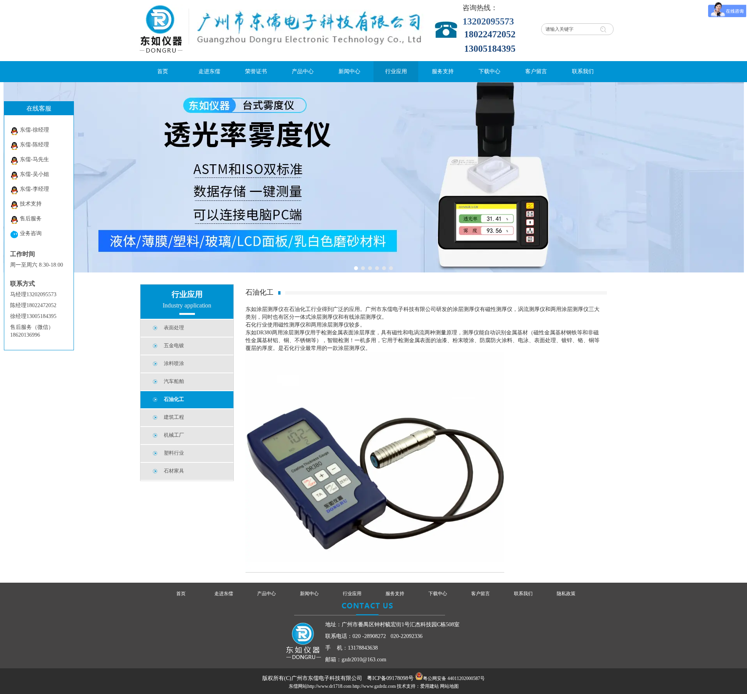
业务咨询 (31, 233)
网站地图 (449, 686)
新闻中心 (309, 593)
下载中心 (437, 593)
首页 (181, 593)
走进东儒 (223, 593)
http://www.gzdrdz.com (374, 686)
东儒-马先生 (34, 159)
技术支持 (31, 204)
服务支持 (395, 593)
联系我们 (523, 593)
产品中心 (266, 593)
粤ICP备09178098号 (390, 678)
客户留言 (480, 593)
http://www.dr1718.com (329, 686)
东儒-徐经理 (34, 130)
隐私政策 (566, 593)
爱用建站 (429, 686)
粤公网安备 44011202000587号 (454, 678)
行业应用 (352, 593)
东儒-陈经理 (34, 145)
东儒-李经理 (34, 189)
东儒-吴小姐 (34, 174)
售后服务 (31, 218)
